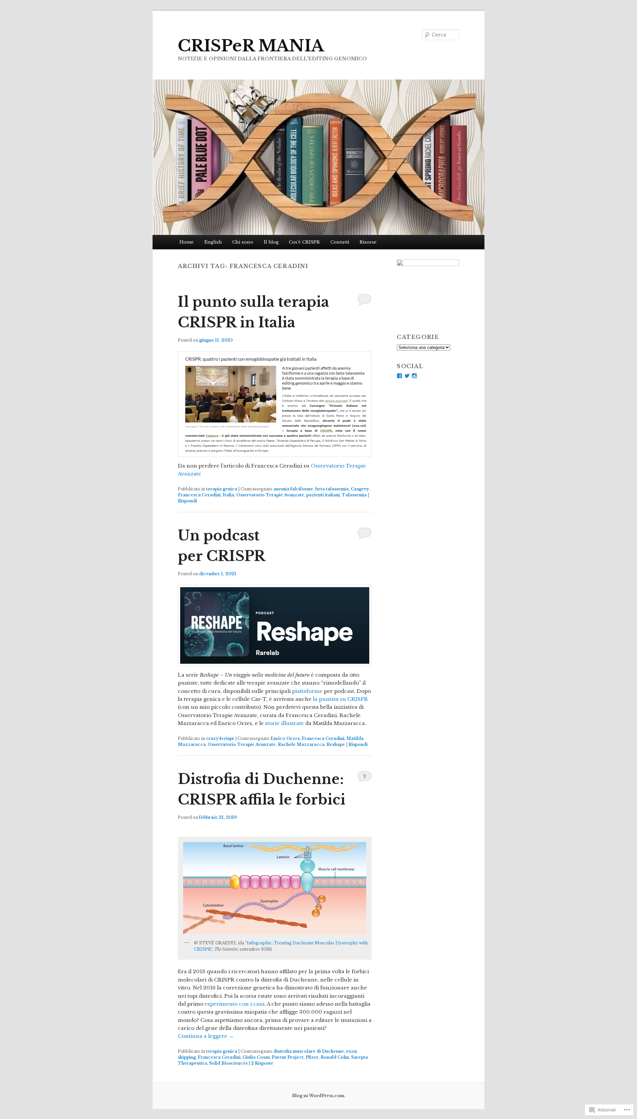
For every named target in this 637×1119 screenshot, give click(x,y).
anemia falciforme (293, 488)
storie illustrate (284, 723)
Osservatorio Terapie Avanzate (270, 494)
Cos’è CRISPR (304, 242)
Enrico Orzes (285, 738)
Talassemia (354, 494)
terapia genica (221, 488)
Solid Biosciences (228, 1063)
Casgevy (360, 488)
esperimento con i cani (234, 1004)
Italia (228, 494)
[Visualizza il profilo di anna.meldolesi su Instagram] (414, 375)
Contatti (339, 242)
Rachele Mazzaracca (301, 744)
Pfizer (312, 1057)
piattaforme (307, 691)
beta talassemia (332, 488)
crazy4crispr (220, 738)
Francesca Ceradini (199, 494)
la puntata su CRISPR (340, 699)
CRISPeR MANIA (251, 46)
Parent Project (288, 1057)
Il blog (271, 242)
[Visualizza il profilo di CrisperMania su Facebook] (399, 375)
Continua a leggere (206, 1036)
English (213, 242)
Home (186, 242)
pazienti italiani (323, 494)
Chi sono (242, 242)
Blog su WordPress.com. (318, 1095)
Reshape (335, 744)
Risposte (262, 1063)
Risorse (368, 242)
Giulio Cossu (256, 1057)
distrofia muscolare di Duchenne (308, 1051)
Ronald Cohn (334, 1057)
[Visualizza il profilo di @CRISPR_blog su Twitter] (407, 375)
